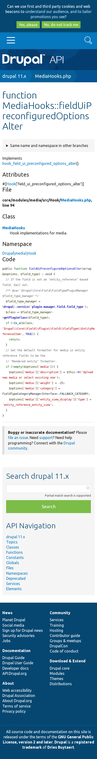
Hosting (56, 630)
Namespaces (17, 573)
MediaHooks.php (53, 76)
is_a (17, 323)
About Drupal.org (17, 701)
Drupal (60, 742)
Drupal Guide (13, 658)
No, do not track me (61, 25)
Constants (15, 557)
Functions (14, 552)
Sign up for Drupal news (22, 630)
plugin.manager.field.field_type (57, 306)
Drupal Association (18, 695)
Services (13, 583)
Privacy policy (14, 711)
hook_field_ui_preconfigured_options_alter (39, 163)
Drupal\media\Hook (19, 253)
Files (10, 568)
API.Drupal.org (14, 673)
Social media (13, 625)
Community (60, 613)
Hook (11, 184)
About (8, 683)
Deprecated (16, 578)
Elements (14, 589)
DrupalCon (59, 646)
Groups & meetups (65, 641)
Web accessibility (17, 690)
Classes (12, 547)
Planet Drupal (13, 620)
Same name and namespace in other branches (49, 145)
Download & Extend (67, 661)
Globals (12, 563)
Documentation (16, 650)
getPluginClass (15, 317)
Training (57, 625)
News (7, 613)
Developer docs (15, 668)
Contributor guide (65, 635)
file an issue (18, 437)
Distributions (61, 684)
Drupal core (59, 668)
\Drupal (8, 306)
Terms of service (16, 706)
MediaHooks (13, 228)
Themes (56, 678)
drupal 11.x (14, 76)
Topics (12, 542)
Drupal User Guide (17, 663)
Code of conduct (64, 651)
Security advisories (18, 635)
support (46, 437)
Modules (57, 673)
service (23, 306)
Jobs (6, 641)
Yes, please (28, 25)
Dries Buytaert (60, 747)
